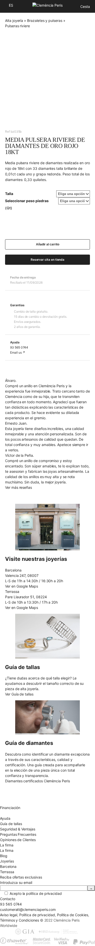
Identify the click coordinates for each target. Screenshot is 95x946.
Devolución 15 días (15, 797)
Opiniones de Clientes (18, 840)
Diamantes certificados (19, 813)
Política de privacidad (37, 915)
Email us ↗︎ (17, 352)
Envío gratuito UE (14, 786)
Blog (3, 856)
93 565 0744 (19, 347)
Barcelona (8, 866)
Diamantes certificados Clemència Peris (37, 781)
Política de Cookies (72, 915)
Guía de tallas (11, 824)
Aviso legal (8, 915)
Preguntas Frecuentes (18, 834)
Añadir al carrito (47, 244)
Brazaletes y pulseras (44, 20)
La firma (6, 850)
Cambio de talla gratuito (20, 791)
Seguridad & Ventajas (17, 829)
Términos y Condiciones (19, 920)
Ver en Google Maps (21, 586)
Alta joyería (14, 20)
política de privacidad (44, 893)
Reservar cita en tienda (48, 259)
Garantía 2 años (13, 802)
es (11, 5)
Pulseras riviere (17, 26)
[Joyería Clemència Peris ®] (47, 5)
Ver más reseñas (18, 487)
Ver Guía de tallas (19, 694)
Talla (9, 193)
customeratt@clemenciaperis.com (28, 909)
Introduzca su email (16, 882)
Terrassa (7, 872)
